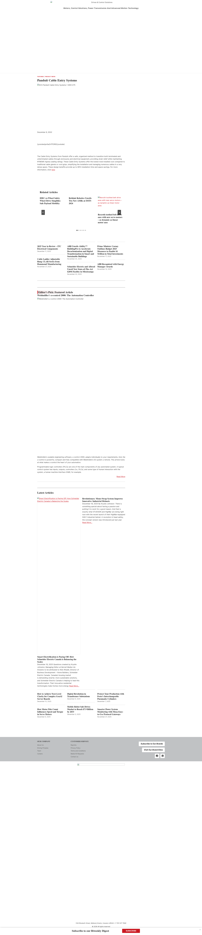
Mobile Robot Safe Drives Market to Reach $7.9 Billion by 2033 (80, 709)
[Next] (119, 212)
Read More (121, 476)
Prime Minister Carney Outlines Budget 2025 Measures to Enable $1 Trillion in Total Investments (110, 250)
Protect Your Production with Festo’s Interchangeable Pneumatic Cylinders (110, 696)
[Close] (200, 929)
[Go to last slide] (43, 212)
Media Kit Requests (77, 754)
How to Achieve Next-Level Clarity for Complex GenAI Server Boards (49, 696)
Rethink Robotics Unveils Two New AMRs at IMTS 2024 (80, 201)
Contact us (74, 757)
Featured (40, 76)
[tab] (77, 230)
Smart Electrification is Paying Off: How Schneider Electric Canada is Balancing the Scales (56, 659)
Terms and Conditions (78, 751)
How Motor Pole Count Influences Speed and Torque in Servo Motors (50, 712)
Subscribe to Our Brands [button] (152, 744)
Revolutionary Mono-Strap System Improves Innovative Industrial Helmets (102, 499)
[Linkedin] (162, 756)
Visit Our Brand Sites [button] (153, 750)
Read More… (74, 686)
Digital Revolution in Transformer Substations (78, 695)
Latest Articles (45, 493)
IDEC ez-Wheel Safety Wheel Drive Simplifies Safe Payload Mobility (50, 201)
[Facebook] (157, 756)
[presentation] (110, 204)
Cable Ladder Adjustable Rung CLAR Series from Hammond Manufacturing (49, 261)
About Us (40, 745)
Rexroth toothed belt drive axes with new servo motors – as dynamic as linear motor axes (110, 218)
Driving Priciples (42, 748)
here (53, 170)
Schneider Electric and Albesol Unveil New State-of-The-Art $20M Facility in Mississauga (81, 269)
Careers (40, 754)
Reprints (73, 745)
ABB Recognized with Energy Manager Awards (110, 265)
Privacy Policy (75, 748)
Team (39, 751)
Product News (50, 76)
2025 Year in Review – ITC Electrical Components (49, 247)
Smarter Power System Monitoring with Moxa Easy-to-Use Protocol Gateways (110, 712)
